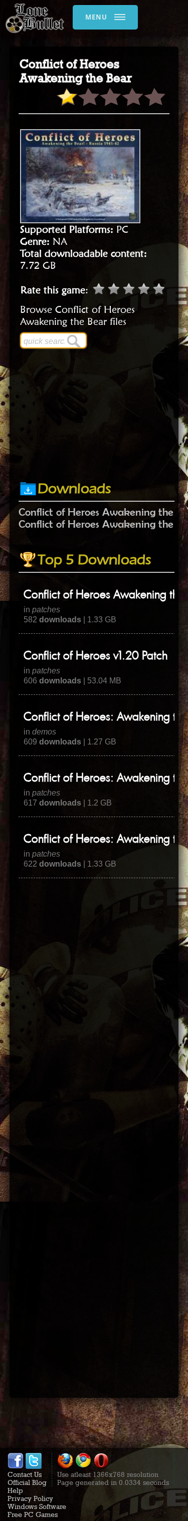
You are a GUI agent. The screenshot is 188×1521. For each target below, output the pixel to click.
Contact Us (25, 1474)
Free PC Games (33, 1514)
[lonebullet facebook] (16, 1466)
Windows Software (37, 1506)
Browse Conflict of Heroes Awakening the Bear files (77, 315)
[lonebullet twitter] (34, 1466)
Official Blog (27, 1482)
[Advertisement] (103, 456)
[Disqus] (94, 1003)
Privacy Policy (30, 1498)
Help (15, 1490)
